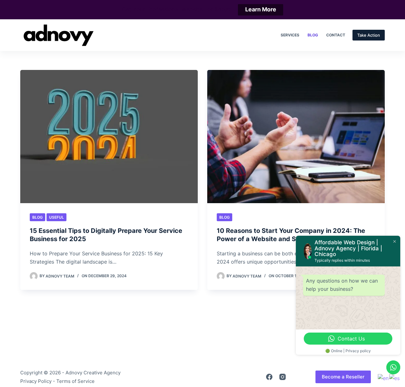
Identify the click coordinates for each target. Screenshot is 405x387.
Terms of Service (75, 381)
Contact (335, 35)
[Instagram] (282, 377)
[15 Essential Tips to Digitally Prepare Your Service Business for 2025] (109, 136)
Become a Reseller (343, 377)
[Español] (394, 377)
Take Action (368, 35)
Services (290, 35)
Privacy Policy (36, 381)
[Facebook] (269, 377)
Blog (313, 35)
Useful (56, 217)
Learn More (260, 9)
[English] (383, 377)
